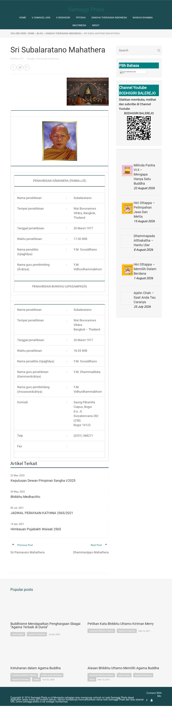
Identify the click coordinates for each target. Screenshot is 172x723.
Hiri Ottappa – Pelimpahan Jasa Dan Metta (144, 210)
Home (22, 17)
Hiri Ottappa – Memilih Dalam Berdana (145, 269)
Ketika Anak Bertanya (51, 675)
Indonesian (130, 71)
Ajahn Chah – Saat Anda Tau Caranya (145, 297)
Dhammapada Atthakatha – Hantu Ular (144, 240)
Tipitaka (81, 17)
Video (36, 679)
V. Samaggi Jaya (41, 17)
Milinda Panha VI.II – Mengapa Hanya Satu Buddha (144, 174)
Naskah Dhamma (143, 17)
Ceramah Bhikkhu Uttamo (101, 631)
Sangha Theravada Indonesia (109, 17)
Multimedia (79, 25)
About (95, 25)
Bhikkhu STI (17, 58)
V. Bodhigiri (63, 17)
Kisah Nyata (18, 634)
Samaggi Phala (86, 9)
